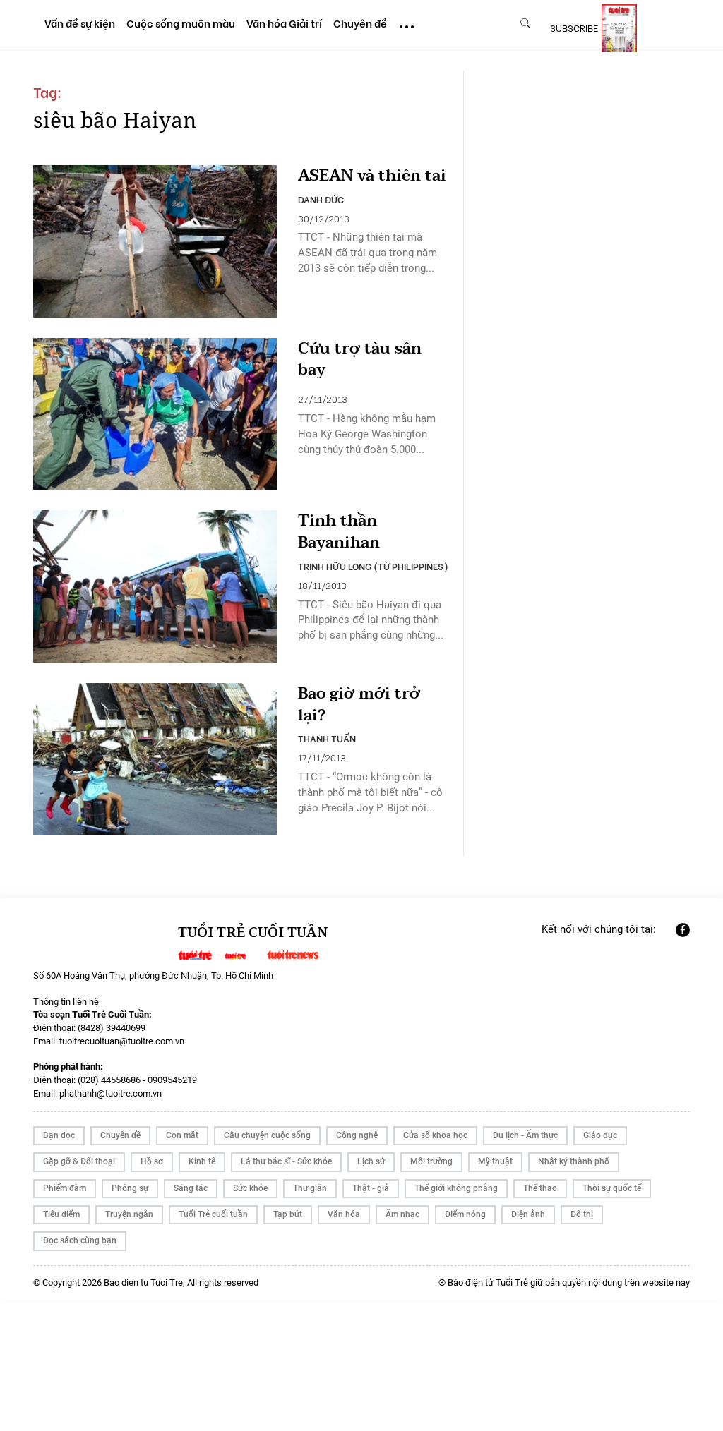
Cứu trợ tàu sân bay (360, 360)
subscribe (574, 27)
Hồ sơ (152, 1161)
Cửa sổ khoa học (435, 1135)
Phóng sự (130, 1188)
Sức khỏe (250, 1188)
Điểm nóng (465, 1214)
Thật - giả (370, 1188)
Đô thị (581, 1214)
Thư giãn (310, 1188)
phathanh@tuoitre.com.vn (110, 1093)
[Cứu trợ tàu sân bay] (155, 414)
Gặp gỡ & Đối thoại (79, 1161)
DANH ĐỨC (321, 199)
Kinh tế (202, 1161)
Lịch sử (371, 1161)
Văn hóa (344, 1214)
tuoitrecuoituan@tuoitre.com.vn (121, 1041)
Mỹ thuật (495, 1161)
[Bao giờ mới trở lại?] (155, 759)
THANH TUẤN (327, 738)
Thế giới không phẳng (456, 1188)
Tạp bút (287, 1214)
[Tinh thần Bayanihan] (155, 586)
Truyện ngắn (129, 1214)
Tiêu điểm (61, 1214)
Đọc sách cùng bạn (79, 1240)
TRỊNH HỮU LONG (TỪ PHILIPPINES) (373, 566)
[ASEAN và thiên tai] (155, 241)
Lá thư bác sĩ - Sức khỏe (286, 1161)
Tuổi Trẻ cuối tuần (213, 1214)
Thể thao (540, 1188)
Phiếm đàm (64, 1188)
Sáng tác (191, 1188)
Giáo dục (600, 1135)
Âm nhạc (402, 1214)
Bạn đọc (59, 1135)
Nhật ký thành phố (573, 1161)
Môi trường (431, 1161)
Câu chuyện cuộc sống (267, 1135)
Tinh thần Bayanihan (339, 532)
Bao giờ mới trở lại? (359, 705)
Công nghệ (357, 1135)
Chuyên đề (120, 1135)
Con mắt (182, 1135)
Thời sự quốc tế (611, 1188)
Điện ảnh (528, 1214)
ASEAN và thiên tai (372, 176)
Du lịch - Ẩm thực (525, 1135)
